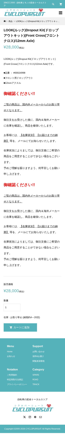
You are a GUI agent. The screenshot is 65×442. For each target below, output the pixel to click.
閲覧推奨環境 (38, 361)
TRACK (35, 384)
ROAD (35, 379)
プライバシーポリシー (17, 384)
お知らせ (11, 356)
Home (9, 351)
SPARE (35, 375)
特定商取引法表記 (15, 379)
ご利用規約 (12, 375)
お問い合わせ (38, 351)
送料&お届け (38, 356)
